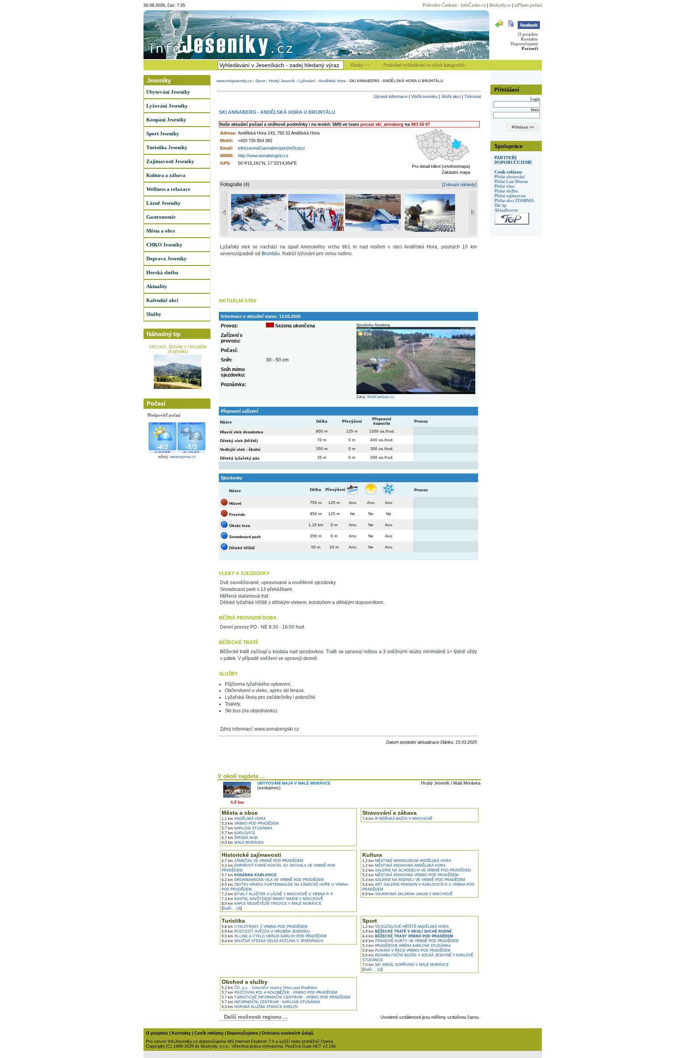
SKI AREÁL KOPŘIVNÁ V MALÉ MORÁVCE (405, 965)
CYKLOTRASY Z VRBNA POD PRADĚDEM (265, 927)
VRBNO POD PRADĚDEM (250, 823)
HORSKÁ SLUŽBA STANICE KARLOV (260, 1007)
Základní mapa (456, 172)
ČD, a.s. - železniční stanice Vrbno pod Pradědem (270, 988)
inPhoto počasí (528, 5)
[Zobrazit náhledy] (459, 184)
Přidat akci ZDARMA (514, 200)
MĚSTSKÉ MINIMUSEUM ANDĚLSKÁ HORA (406, 861)
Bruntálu (271, 253)
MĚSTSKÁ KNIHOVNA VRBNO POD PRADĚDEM (410, 875)
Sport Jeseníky (162, 134)
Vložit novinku (424, 96)
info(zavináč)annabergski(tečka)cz (271, 148)
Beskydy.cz (500, 5)
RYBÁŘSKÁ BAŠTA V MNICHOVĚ (397, 819)
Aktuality (156, 286)
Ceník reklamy (508, 171)
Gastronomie (161, 217)
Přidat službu (506, 191)
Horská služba (162, 272)
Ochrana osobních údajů (288, 1033)
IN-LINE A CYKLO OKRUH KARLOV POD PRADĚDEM (274, 936)
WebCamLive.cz (380, 397)
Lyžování (306, 81)
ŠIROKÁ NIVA (240, 838)
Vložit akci (451, 96)
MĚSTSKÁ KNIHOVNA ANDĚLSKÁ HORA (404, 866)
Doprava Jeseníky (166, 259)
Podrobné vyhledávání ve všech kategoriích (424, 65)
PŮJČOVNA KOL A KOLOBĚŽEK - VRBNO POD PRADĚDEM (279, 993)
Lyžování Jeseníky (167, 106)
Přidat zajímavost (510, 195)
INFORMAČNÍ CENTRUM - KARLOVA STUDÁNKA (271, 1002)
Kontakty (529, 39)
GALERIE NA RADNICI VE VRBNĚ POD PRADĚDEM (413, 880)
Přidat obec (504, 186)
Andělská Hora (332, 81)
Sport (260, 81)
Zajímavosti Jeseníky (170, 161)
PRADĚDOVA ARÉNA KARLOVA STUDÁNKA (406, 946)
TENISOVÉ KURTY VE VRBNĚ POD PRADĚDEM (410, 941)
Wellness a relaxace (168, 189)
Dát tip (500, 205)
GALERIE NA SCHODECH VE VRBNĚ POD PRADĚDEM (416, 870)
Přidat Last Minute (511, 181)
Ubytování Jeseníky (168, 92)
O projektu (528, 34)
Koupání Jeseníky (166, 120)
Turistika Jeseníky (167, 147)
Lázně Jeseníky (163, 203)
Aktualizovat (506, 210)
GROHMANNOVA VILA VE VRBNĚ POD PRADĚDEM (273, 880)
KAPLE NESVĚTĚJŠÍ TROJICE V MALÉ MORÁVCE (271, 904)
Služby (153, 314)
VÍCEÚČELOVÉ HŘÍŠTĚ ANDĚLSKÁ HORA (405, 927)
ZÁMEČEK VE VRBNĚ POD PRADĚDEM (262, 861)
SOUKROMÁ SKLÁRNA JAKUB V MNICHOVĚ (407, 894)
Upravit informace (390, 96)
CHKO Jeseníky (164, 245)
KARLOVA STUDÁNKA (247, 828)
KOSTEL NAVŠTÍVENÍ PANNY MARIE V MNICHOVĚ (272, 899)
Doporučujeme (524, 43)
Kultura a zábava (166, 175)
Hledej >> (359, 65)
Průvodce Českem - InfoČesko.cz (454, 5)
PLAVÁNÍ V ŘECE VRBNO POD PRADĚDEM (406, 950)
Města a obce (160, 231)
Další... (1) (372, 969)
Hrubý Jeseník (282, 81)
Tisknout (472, 96)
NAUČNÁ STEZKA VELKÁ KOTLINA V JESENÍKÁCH (272, 941)
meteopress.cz (182, 456)
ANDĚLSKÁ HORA (244, 819)
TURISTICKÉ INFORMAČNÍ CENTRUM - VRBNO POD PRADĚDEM (286, 997)
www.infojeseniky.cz (234, 81)
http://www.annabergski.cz (263, 155)
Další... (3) (232, 908)
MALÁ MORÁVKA (243, 842)
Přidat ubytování (509, 176)
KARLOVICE (238, 833)
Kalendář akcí (162, 300)
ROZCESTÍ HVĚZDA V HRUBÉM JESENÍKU (266, 931)
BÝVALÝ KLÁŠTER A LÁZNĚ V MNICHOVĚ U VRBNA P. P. (278, 894)
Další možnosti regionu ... (254, 1017)
